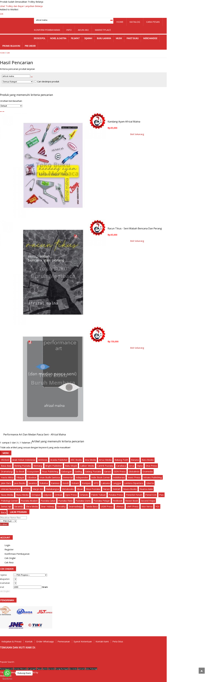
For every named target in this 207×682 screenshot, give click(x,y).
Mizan (80, 488)
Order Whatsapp (45, 641)
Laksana (105, 483)
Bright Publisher (53, 465)
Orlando (84, 494)
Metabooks (68, 488)
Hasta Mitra (7, 477)
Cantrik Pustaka (105, 465)
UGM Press (107, 506)
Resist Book (131, 500)
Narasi (106, 488)
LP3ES (26, 488)
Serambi (18, 506)
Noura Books (130, 488)
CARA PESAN (153, 21)
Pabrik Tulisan (98, 494)
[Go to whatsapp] (7, 673)
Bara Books (148, 459)
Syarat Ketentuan (83, 641)
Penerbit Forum (134, 494)
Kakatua (44, 483)
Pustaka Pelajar (102, 500)
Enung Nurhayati (62, 669)
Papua (39, 669)
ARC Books (76, 459)
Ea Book (20, 471)
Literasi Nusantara (10, 488)
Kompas (86, 483)
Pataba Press (116, 494)
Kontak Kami (102, 641)
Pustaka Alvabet (29, 500)
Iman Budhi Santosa (50, 477)
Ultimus (120, 506)
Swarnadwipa (75, 506)
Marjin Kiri (38, 488)
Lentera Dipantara (133, 483)
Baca (3, 512)
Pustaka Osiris (83, 500)
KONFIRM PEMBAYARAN (47, 29)
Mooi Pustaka (93, 488)
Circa (131, 465)
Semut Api (6, 506)
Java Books (19, 483)
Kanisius (55, 483)
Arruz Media (105, 459)
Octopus (36, 494)
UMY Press (133, 506)
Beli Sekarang (137, 134)
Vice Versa (147, 506)
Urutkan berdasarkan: (11, 100)
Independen (82, 477)
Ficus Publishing (50, 471)
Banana (135, 459)
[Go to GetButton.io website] (7, 679)
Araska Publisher (59, 459)
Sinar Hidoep (47, 506)
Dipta (140, 465)
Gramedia (148, 471)
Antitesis (42, 459)
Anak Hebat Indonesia (23, 459)
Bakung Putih (121, 459)
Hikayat (20, 477)
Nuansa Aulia (146, 488)
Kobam (75, 483)
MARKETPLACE (103, 29)
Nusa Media (7, 494)
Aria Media (90, 459)
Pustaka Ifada (65, 500)
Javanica (32, 483)
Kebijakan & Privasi (11, 641)
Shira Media (32, 506)
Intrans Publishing (152, 477)
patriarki (81, 669)
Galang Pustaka (93, 471)
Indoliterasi (119, 477)
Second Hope (148, 500)
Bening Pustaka (22, 465)
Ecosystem (33, 471)
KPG (96, 483)
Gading (78, 471)
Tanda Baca (91, 506)
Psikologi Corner (9, 500)
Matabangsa (52, 488)
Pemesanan (64, 641)
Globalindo (134, 471)
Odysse (47, 494)
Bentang (37, 465)
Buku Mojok (71, 465)
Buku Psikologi (91, 669)
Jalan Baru (6, 483)
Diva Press (151, 465)
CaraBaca (121, 465)
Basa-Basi (6, 465)
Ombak (58, 494)
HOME (119, 21)
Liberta (150, 483)
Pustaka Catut (48, 500)
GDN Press (120, 471)
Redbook (117, 500)
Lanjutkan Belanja (34, 6)
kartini (45, 669)
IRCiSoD (5, 459)
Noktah (116, 488)
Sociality (61, 506)
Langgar (117, 483)
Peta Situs (117, 641)
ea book (51, 669)
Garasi (107, 471)
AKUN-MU (83, 29)
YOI (157, 506)
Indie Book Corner (100, 477)
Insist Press (134, 477)
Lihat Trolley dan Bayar (12, 6)
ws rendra (73, 669)
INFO (69, 29)
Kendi (65, 483)
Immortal (68, 477)
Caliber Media (87, 465)
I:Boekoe (32, 477)
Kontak (28, 641)
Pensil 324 (150, 494)
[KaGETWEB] (40, 672)
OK (1, 13)
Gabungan (66, 471)
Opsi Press (71, 494)
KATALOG (135, 21)
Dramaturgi (7, 471)
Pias (161, 494)
